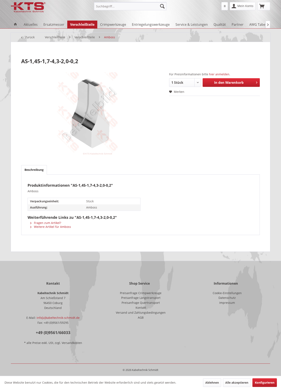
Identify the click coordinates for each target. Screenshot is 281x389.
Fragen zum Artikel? (47, 223)
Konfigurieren (264, 382)
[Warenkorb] (263, 6)
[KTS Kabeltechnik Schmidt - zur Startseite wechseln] (28, 7)
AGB (141, 317)
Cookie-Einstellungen (227, 293)
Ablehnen (212, 382)
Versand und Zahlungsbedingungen (141, 312)
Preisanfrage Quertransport (141, 303)
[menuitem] (130, 6)
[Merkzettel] (224, 6)
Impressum (227, 303)
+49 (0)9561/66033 (53, 332)
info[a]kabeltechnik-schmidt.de (58, 318)
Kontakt (141, 308)
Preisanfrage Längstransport (140, 298)
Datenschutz (227, 298)
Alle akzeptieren (236, 382)
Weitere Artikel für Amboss (52, 227)
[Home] (15, 24)
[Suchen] (162, 6)
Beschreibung (34, 170)
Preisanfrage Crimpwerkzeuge (140, 293)
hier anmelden (219, 74)
